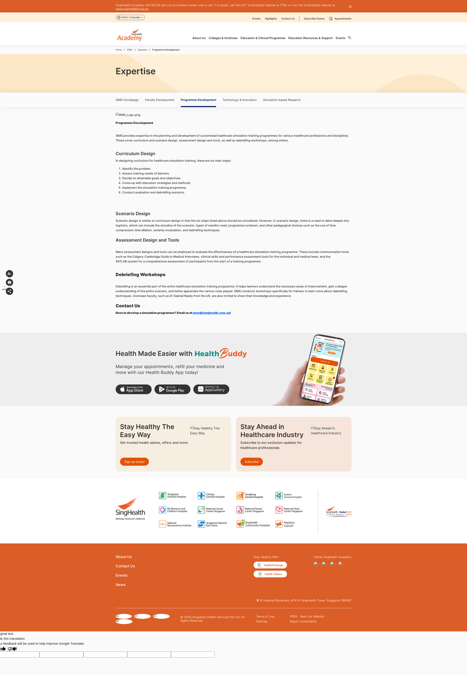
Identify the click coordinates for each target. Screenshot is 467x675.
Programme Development (198, 100)
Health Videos (273, 574)
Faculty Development (159, 100)
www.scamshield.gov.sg (132, 9)
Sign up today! (134, 462)
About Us (124, 557)
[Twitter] (333, 564)
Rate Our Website (312, 616)
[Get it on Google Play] (172, 389)
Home (119, 49)
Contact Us (125, 566)
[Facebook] (317, 564)
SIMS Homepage (127, 100)
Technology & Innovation (240, 100)
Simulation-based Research (282, 100)
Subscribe (251, 462)
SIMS (129, 49)
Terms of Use (265, 616)
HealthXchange (273, 565)
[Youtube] (325, 564)
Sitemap (261, 621)
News (121, 584)
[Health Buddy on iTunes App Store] (134, 389)
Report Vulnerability (303, 621)
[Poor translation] (12, 648)
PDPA (293, 616)
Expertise (142, 49)
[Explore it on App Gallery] (211, 389)
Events (122, 575)
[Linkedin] (341, 564)
